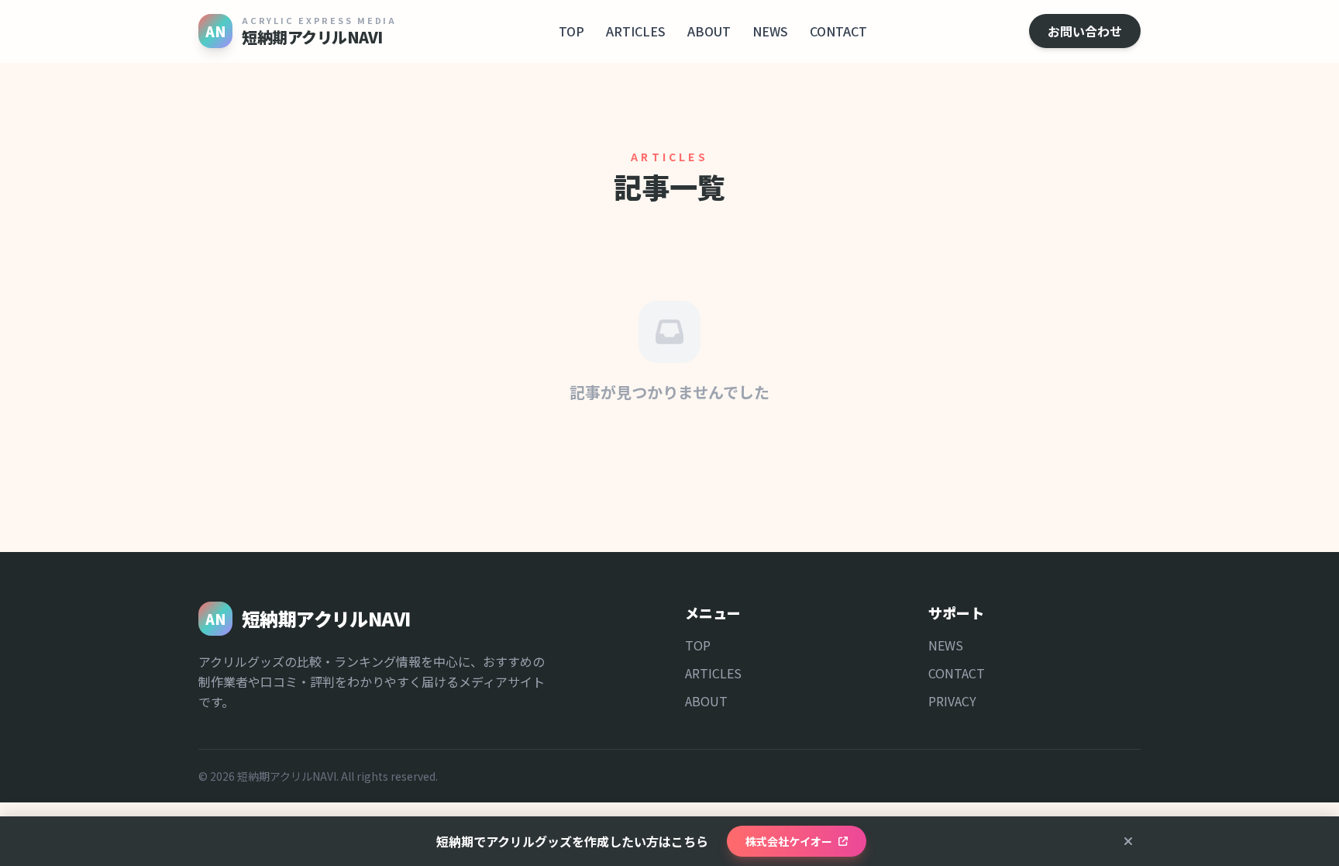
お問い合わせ (1085, 31)
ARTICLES (636, 31)
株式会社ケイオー (788, 841)
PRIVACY (952, 701)
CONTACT (838, 31)
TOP (571, 31)
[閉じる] (1128, 841)
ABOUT (709, 31)
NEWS (770, 31)
